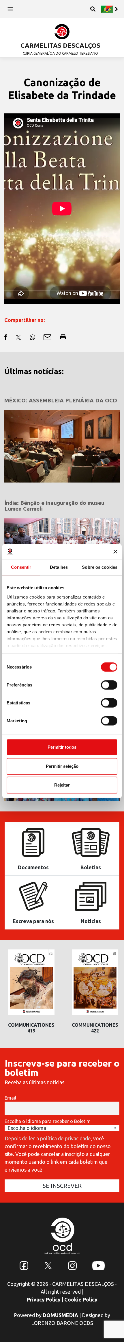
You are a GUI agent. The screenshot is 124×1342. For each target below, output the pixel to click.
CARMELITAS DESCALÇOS (60, 45)
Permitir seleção (62, 765)
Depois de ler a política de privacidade (48, 1138)
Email (10, 1097)
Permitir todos (62, 747)
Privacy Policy (44, 1299)
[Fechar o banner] (115, 552)
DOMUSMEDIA (60, 1315)
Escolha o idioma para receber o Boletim (48, 1121)
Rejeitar (62, 785)
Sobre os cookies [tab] (99, 567)
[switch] (109, 685)
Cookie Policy (80, 1299)
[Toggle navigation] (10, 9)
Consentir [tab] (21, 567)
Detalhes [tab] (59, 567)
